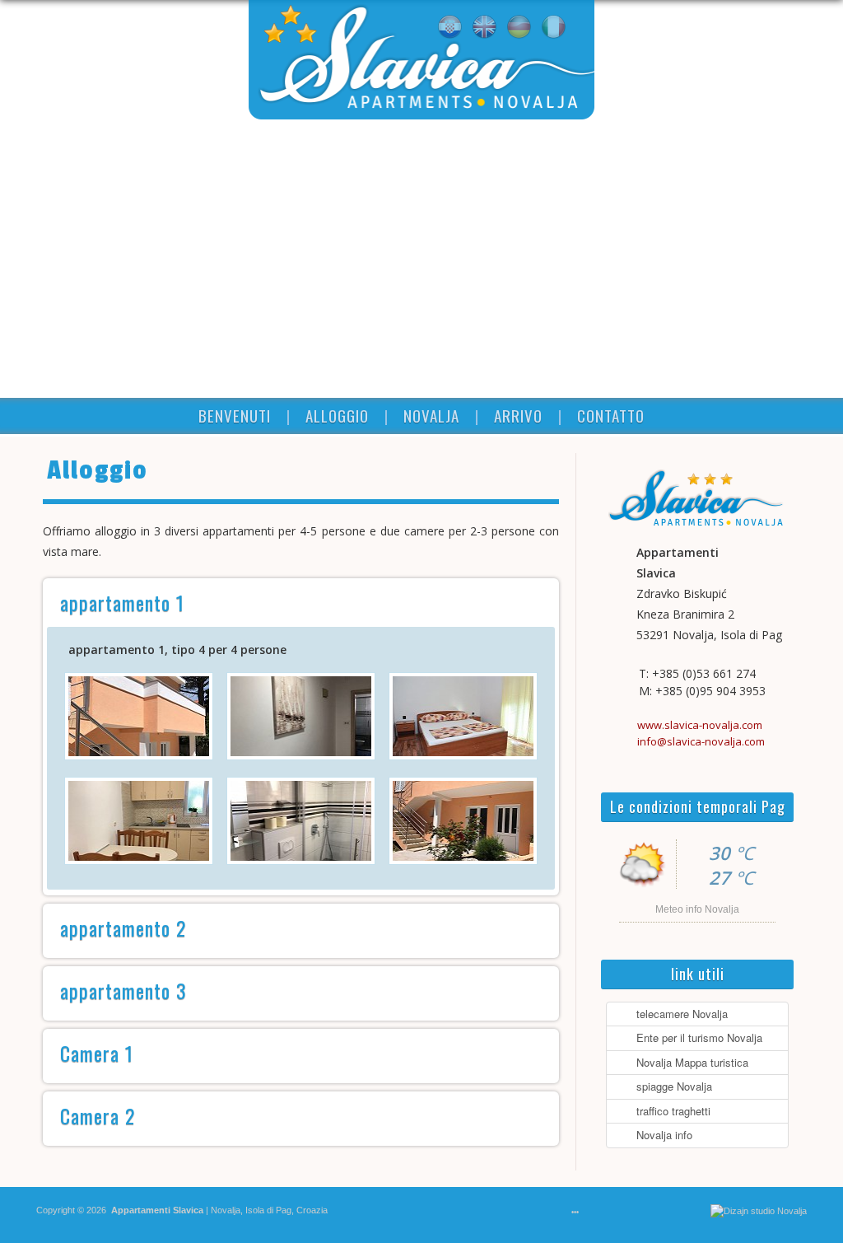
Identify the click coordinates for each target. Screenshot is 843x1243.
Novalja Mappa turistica (689, 1062)
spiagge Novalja (671, 1086)
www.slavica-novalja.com (699, 724)
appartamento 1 (122, 602)
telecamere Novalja (679, 1013)
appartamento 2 (123, 927)
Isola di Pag (268, 1210)
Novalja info (661, 1135)
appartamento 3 (123, 990)
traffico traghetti (670, 1111)
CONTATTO (611, 415)
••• (575, 1212)
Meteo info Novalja (697, 909)
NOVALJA (431, 415)
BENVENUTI (234, 415)
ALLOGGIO (337, 415)
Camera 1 (96, 1053)
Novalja (224, 1210)
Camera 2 (97, 1115)
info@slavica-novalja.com (701, 741)
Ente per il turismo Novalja (696, 1037)
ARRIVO (518, 415)
